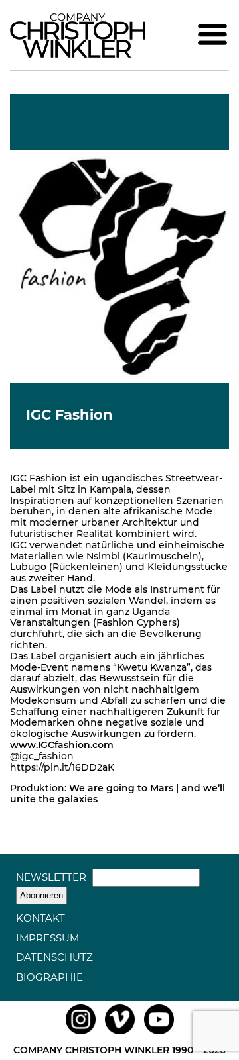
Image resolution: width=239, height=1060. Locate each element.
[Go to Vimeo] (120, 1034)
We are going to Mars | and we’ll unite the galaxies (117, 793)
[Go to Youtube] (159, 1034)
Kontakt (40, 918)
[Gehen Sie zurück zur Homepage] (77, 54)
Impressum (47, 938)
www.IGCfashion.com (62, 745)
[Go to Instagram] (80, 1034)
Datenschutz (54, 957)
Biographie (49, 977)
